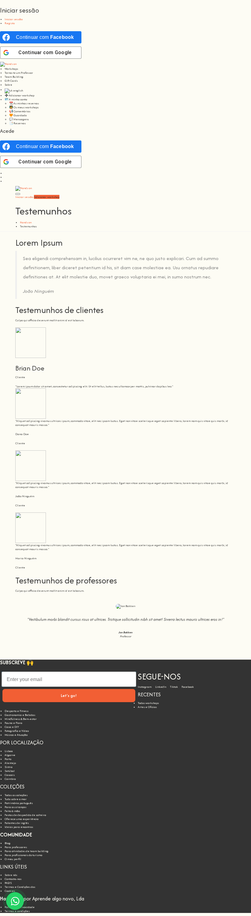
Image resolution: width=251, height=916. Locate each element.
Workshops (11, 69)
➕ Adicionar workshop (19, 95)
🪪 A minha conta (16, 99)
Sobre (8, 85)
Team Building (14, 77)
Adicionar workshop (46, 197)
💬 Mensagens (19, 119)
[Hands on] (8, 64)
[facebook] (6, 181)
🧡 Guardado (18, 115)
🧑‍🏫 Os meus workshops (24, 107)
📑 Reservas (17, 123)
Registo (10, 23)
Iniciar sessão (14, 19)
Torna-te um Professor (19, 73)
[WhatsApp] (15, 901)
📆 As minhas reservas (24, 103)
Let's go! (69, 695)
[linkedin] (6, 177)
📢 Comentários (19, 111)
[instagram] (6, 173)
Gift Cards (11, 81)
